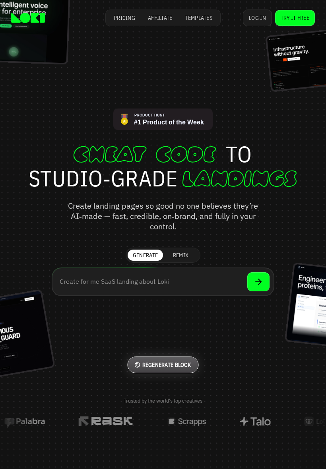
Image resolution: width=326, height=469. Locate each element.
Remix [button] (180, 255)
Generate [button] (145, 255)
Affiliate (160, 17)
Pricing (124, 17)
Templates (198, 17)
